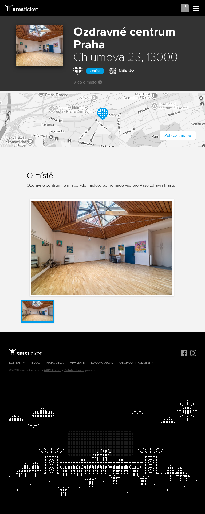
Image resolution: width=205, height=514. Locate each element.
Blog (35, 363)
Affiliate (77, 363)
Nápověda (55, 363)
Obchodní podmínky (136, 363)
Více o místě (85, 82)
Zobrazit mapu (177, 135)
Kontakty (17, 363)
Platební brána (74, 370)
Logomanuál (102, 363)
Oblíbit (95, 71)
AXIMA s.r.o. (52, 370)
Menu (196, 8)
